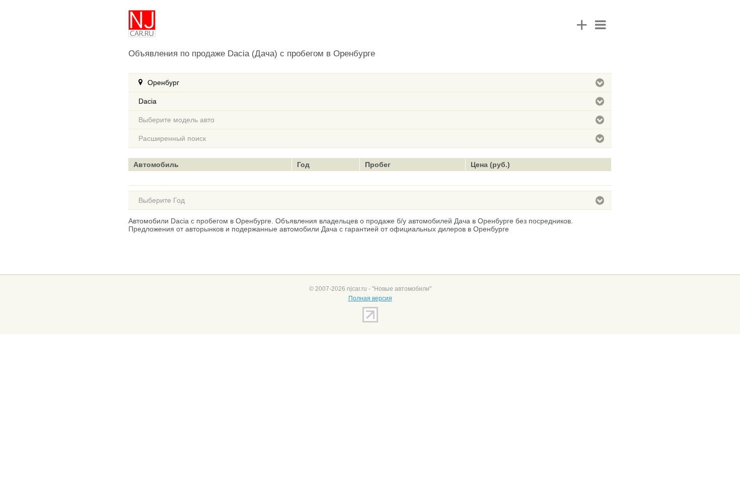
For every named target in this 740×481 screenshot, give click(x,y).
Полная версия (370, 298)
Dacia (147, 101)
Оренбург (163, 82)
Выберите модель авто (176, 120)
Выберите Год (161, 200)
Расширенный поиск (172, 138)
